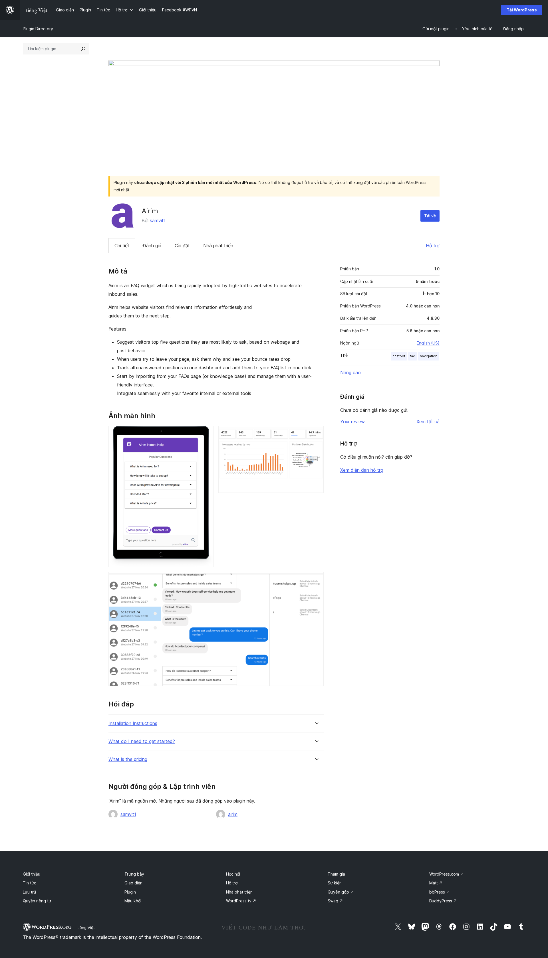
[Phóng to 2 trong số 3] (316, 433)
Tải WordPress (522, 9)
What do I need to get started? (141, 741)
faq (412, 356)
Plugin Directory (38, 28)
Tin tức (29, 882)
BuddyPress (443, 900)
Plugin (130, 892)
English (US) (428, 343)
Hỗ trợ (433, 245)
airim (232, 814)
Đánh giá (152, 245)
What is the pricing (127, 759)
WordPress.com (446, 874)
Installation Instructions (132, 723)
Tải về (430, 215)
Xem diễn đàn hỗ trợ (361, 470)
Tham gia (336, 874)
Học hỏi (233, 874)
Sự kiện (335, 882)
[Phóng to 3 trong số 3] (316, 579)
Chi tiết (121, 245)
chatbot (398, 356)
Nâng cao (350, 372)
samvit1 (158, 220)
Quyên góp (341, 892)
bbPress (439, 892)
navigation (428, 356)
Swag (335, 900)
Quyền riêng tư (37, 900)
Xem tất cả (428, 421)
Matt (436, 882)
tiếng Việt (86, 927)
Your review (352, 421)
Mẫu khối (132, 900)
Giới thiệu (31, 874)
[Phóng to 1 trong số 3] (206, 433)
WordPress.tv (241, 900)
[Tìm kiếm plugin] (83, 48)
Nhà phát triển (218, 245)
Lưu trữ (29, 892)
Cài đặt (182, 245)
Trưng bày (134, 874)
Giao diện (133, 882)
